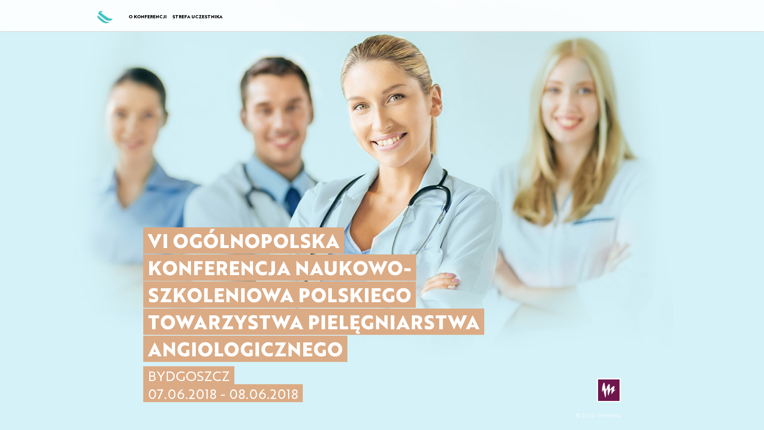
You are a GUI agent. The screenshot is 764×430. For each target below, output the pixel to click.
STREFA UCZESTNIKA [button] (197, 16)
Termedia (609, 415)
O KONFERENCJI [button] (148, 16)
